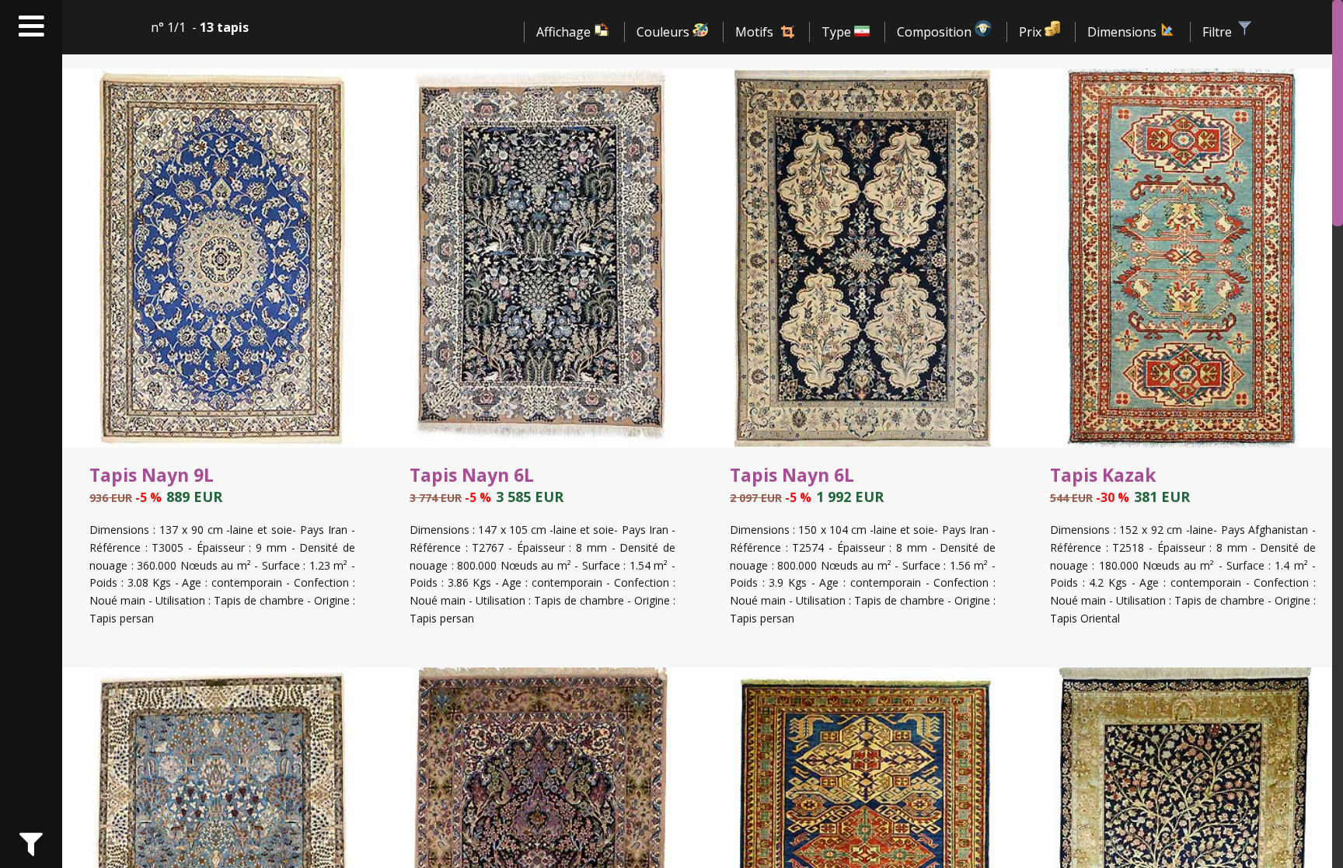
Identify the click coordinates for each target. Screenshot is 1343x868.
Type (837, 31)
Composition (936, 31)
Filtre (1218, 31)
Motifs (754, 31)
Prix (1032, 31)
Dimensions (1123, 31)
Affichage (565, 31)
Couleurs (664, 31)
